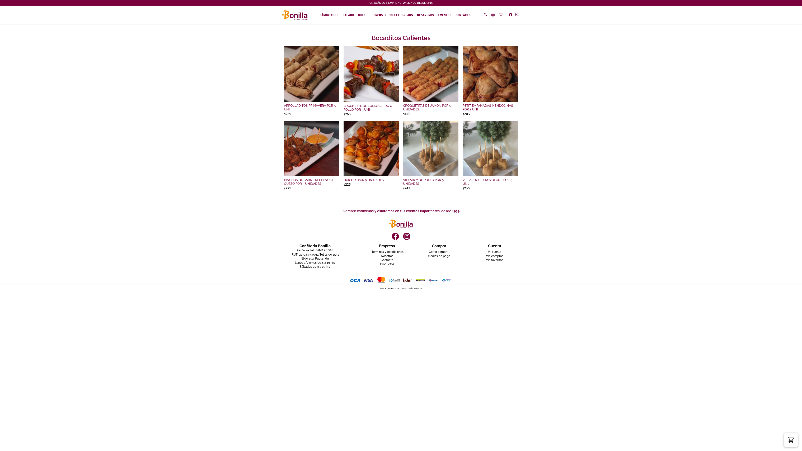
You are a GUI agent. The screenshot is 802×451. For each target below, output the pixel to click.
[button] (791, 440)
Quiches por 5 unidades (364, 180)
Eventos (444, 15)
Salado (348, 15)
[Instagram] (406, 236)
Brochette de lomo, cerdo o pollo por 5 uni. (368, 107)
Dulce (362, 15)
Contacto (463, 15)
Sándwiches (329, 15)
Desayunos (425, 15)
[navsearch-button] (485, 14)
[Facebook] (395, 236)
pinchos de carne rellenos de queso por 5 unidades (310, 182)
